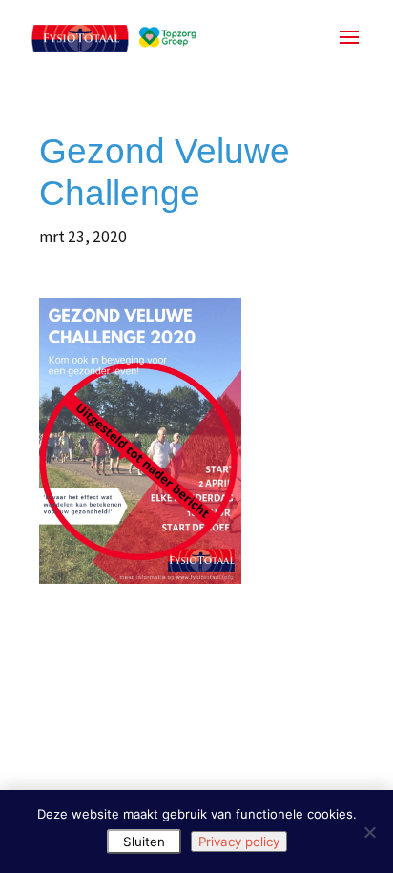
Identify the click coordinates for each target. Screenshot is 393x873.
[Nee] (369, 832)
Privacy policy (238, 841)
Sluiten (144, 841)
